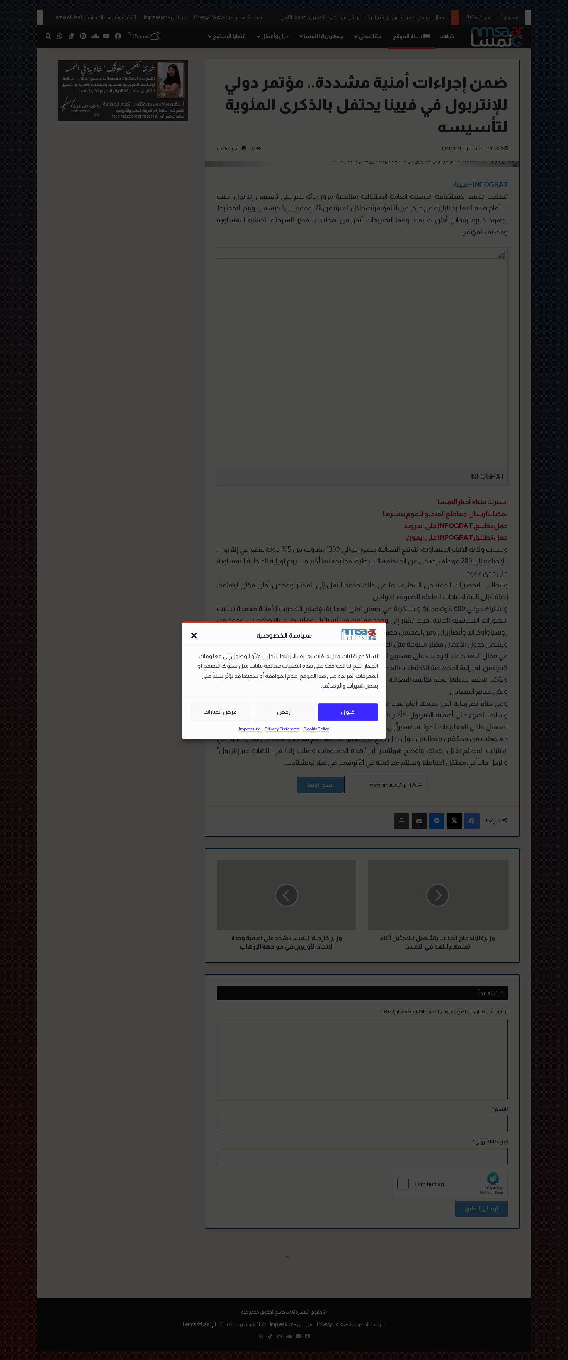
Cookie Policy (316, 728)
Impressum (250, 728)
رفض (284, 711)
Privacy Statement (282, 728)
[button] (194, 635)
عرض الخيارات (220, 711)
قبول (348, 711)
